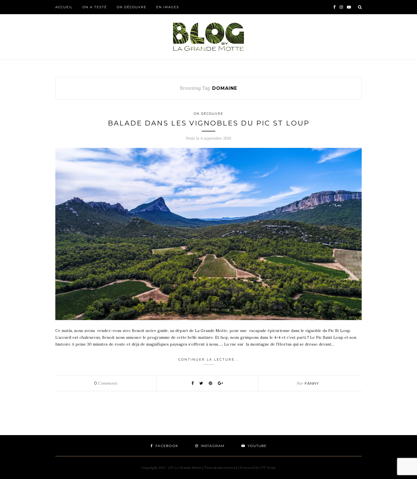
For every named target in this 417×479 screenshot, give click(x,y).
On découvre (131, 7)
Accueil (64, 7)
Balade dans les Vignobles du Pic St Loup (208, 123)
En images (167, 7)
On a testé (95, 7)
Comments (105, 383)
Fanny (312, 383)
